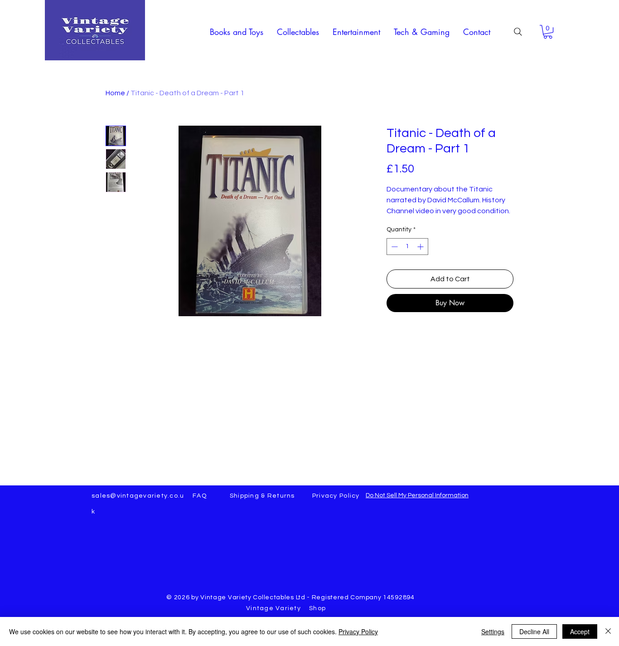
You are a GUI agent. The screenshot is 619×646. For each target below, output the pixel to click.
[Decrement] (393, 246)
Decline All (534, 631)
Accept (580, 631)
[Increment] (421, 246)
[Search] (517, 31)
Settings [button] (492, 631)
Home (115, 93)
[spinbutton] (407, 246)
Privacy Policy (358, 631)
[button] (236, 31)
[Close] (608, 631)
